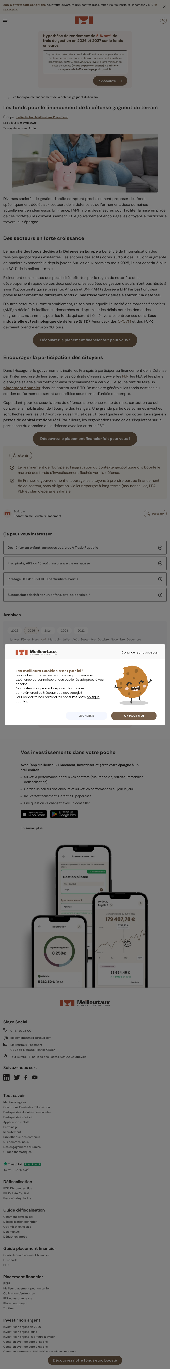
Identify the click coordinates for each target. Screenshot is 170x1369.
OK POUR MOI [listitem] (134, 716)
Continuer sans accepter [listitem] (138, 656)
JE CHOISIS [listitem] (87, 716)
